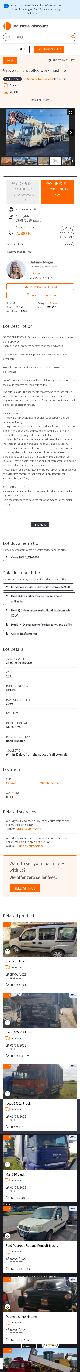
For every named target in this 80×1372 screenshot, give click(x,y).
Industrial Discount (26, 26)
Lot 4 (7, 995)
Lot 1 (7, 1279)
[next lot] (52, 100)
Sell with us (25, 888)
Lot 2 (7, 924)
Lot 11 (8, 1350)
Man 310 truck (15, 1174)
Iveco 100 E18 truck (19, 1032)
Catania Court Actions (30, 846)
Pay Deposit (57, 188)
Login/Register (49, 49)
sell (22, 49)
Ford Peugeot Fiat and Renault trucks (32, 1245)
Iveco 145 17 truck (18, 1103)
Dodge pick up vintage (21, 1316)
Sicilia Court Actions (29, 828)
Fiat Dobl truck (16, 961)
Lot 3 (7, 1066)
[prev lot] (28, 100)
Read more (40, 524)
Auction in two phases (39, 79)
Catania (11, 783)
